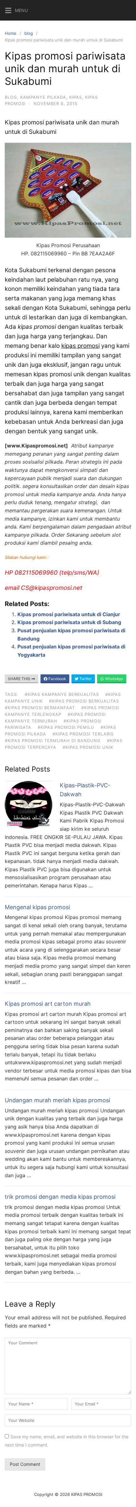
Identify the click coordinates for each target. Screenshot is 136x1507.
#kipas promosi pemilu (66, 727)
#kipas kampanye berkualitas (62, 694)
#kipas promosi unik (88, 747)
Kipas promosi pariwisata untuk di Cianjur (68, 614)
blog (28, 33)
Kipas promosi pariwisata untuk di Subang (69, 622)
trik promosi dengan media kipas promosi (60, 1196)
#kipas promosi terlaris (83, 733)
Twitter (85, 678)
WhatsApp (113, 678)
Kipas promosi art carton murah (48, 1003)
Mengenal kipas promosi (37, 907)
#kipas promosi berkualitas (84, 700)
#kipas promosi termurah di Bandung (53, 740)
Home (10, 33)
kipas (75, 97)
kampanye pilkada (43, 97)
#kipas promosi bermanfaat (40, 707)
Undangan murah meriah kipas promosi (57, 1100)
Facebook (56, 678)
